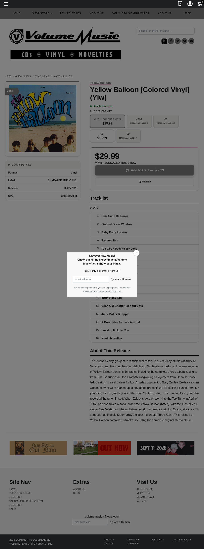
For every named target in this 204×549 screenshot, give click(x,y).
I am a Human (122, 279)
